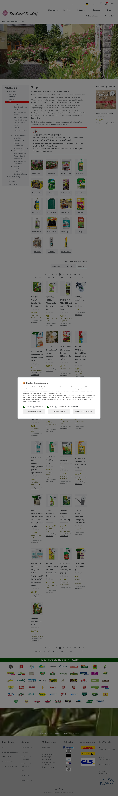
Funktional (61, 406)
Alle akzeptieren (34, 411)
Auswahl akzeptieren (83, 411)
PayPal (52, 406)
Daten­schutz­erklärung (34, 401)
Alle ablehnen (59, 411)
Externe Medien (40, 406)
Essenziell (29, 406)
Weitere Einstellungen (71, 406)
